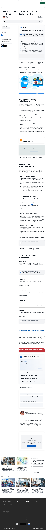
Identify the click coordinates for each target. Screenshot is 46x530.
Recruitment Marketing (23, 387)
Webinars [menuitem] (27, 509)
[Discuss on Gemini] (9, 28)
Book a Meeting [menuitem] (28, 517)
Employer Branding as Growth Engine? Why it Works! (38, 461)
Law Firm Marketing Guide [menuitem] (39, 515)
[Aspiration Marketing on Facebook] (23, 528)
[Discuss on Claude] (5, 28)
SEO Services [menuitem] (18, 513)
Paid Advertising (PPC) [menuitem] (19, 511)
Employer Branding (29, 387)
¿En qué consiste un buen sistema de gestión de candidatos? (30, 396)
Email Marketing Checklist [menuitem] (39, 509)
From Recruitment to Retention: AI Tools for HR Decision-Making (38, 472)
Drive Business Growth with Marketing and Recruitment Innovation (38, 469)
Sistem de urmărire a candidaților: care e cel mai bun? (29, 403)
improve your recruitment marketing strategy (26, 132)
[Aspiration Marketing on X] (25, 528)
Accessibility (37, 528)
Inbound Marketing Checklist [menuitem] (39, 511)
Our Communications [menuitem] (28, 515)
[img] (39, 21)
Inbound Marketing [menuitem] (19, 509)
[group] (23, 21)
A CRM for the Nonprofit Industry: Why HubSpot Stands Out (32, 272)
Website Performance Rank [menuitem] (39, 519)
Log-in (30, 0)
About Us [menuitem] (27, 501)
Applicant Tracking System (27, 157)
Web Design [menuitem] (18, 517)
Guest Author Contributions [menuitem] (29, 513)
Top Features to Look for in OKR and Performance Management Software (38, 464)
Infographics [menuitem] (37, 517)
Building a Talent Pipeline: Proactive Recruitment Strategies (38, 466)
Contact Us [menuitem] (27, 519)
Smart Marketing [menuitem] (18, 515)
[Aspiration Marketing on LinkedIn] (21, 528)
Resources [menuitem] (37, 501)
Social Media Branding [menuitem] (38, 513)
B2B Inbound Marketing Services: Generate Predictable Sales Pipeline (31, 141)
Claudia (6, 17)
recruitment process (22, 170)
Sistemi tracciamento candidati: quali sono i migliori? (28, 401)
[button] (6, 21)
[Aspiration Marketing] (4, 2)
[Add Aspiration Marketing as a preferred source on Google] (4, 46)
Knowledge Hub (41, 528)
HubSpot (32, 312)
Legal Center (34, 528)
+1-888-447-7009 (42, 0)
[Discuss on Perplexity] (7, 28)
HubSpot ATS (39, 312)
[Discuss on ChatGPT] (3, 28)
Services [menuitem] (18, 501)
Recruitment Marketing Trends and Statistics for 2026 (31, 321)
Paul (25, 466)
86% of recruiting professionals (24, 146)
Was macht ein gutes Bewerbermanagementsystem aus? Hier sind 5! (31, 394)
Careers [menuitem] (27, 511)
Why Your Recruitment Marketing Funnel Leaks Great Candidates (31, 243)
